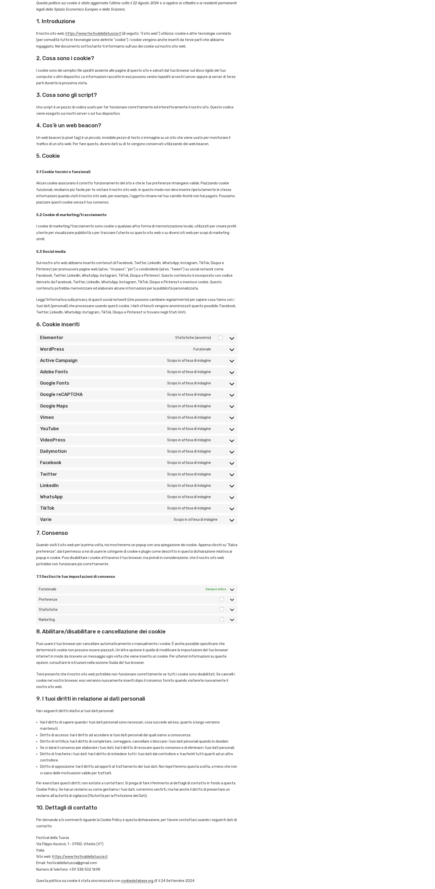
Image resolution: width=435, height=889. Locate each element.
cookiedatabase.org (137, 881)
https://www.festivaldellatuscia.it (93, 33)
